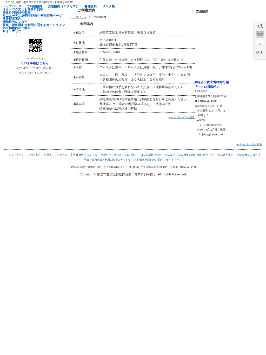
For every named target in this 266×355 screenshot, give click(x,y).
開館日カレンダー (247, 154)
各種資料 (78, 154)
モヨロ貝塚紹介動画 (149, 154)
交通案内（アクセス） (57, 154)
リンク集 (92, 154)
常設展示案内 (226, 154)
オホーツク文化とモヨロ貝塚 (118, 154)
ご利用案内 (34, 154)
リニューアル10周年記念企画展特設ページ (190, 154)
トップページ (79, 17)
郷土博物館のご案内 (151, 159)
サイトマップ (174, 159)
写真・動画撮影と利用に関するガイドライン (110, 159)
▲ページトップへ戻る (182, 117)
